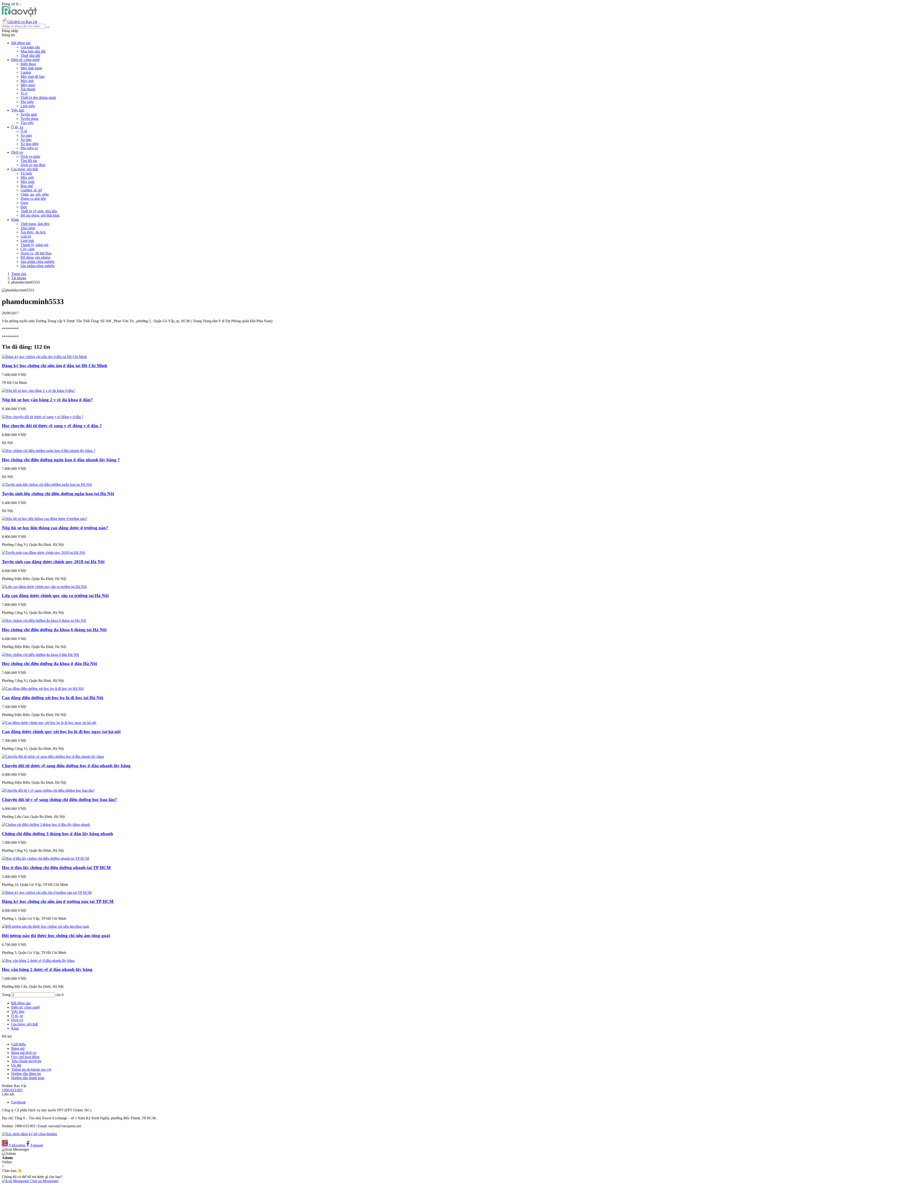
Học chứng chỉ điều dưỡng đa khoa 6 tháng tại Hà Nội (54, 629)
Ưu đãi (16, 1065)
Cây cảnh (28, 249)
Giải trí (26, 236)
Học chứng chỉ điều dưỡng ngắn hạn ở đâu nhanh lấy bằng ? (61, 459)
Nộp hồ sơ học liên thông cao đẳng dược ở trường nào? (55, 527)
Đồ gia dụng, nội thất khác (40, 215)
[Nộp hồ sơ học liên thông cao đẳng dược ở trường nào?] (44, 519)
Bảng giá (18, 1048)
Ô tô (24, 131)
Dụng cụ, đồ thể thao (36, 253)
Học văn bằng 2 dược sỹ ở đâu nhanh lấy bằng (47, 969)
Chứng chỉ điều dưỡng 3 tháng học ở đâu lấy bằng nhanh (57, 833)
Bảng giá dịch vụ (23, 1053)
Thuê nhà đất (30, 55)
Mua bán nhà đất (33, 51)
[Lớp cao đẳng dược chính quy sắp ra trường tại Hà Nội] (44, 587)
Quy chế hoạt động (25, 1057)
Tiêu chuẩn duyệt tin (26, 1061)
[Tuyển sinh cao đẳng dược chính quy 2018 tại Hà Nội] (43, 553)
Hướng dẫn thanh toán (27, 1078)
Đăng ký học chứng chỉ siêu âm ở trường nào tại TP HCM (58, 901)
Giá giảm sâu (30, 47)
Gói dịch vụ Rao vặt (22, 22)
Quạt (24, 203)
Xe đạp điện (30, 144)
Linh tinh (27, 241)
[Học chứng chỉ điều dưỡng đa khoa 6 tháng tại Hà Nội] (44, 621)
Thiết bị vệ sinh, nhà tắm (39, 211)
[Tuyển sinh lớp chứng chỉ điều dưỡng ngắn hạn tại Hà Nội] (47, 485)
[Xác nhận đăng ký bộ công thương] (29, 1134)
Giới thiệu (18, 1044)
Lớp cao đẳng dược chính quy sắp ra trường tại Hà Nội (55, 595)
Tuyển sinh (29, 114)
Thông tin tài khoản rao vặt (31, 1069)
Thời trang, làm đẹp (35, 224)
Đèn (24, 207)
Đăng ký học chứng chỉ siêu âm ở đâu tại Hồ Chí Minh (54, 365)
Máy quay (28, 85)
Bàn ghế (27, 186)
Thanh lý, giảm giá (34, 245)
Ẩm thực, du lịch (33, 232)
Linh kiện (28, 106)
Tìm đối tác (29, 161)
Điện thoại (28, 64)
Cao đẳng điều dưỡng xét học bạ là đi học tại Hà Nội (52, 697)
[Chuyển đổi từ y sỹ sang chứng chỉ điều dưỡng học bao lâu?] (48, 790)
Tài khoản (18, 278)
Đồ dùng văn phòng (35, 257)
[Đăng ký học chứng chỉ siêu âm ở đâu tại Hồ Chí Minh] (44, 357)
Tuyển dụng (29, 119)
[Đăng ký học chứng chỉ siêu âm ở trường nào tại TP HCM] (47, 893)
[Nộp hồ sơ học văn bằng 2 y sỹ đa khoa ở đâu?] (38, 391)
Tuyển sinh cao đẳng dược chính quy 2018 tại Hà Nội (53, 561)
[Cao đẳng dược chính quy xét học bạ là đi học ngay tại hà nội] (49, 723)
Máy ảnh (27, 81)
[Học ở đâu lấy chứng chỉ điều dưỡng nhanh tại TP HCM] (45, 858)
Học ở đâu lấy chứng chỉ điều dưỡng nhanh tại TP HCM (56, 867)
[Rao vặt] (19, 15)
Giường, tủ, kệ (31, 190)
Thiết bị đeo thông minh (38, 98)
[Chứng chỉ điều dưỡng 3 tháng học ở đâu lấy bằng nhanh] (46, 825)
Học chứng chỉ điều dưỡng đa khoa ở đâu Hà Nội (49, 663)
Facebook (18, 1102)
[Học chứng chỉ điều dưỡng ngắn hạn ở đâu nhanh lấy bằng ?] (48, 451)
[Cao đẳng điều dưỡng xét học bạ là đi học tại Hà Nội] (43, 689)
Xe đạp (26, 140)
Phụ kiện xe (29, 148)
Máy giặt (27, 177)
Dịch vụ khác (30, 156)
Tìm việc (27, 123)
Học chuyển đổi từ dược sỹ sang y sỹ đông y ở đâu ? (52, 425)
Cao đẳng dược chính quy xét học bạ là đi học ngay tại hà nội (61, 731)
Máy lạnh (28, 182)
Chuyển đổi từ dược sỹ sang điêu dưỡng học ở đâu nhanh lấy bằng (66, 765)
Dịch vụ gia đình (33, 165)
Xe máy (26, 135)
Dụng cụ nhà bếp (33, 198)
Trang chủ (18, 274)
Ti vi (24, 93)
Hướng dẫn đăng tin (26, 1074)
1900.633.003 (12, 1090)
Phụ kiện (27, 102)
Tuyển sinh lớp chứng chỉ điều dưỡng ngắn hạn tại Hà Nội (58, 493)
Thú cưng (28, 228)
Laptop (26, 72)
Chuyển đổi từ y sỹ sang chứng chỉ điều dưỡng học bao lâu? (59, 799)
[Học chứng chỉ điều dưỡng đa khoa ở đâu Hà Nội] (40, 655)
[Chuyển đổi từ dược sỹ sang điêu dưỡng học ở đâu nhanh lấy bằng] (53, 757)
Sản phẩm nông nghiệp (38, 266)
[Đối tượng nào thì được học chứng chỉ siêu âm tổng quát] (45, 926)
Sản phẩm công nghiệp (37, 262)
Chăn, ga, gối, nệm (35, 194)
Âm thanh (28, 89)
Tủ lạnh (26, 173)
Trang (6, 995)
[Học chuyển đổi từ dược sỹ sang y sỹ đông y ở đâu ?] (42, 417)
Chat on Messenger (43, 1181)
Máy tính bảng (31, 68)
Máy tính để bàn (33, 77)
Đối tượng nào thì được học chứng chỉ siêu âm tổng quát (56, 935)
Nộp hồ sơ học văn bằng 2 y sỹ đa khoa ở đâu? (47, 399)
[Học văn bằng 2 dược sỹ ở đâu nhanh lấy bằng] (38, 961)
